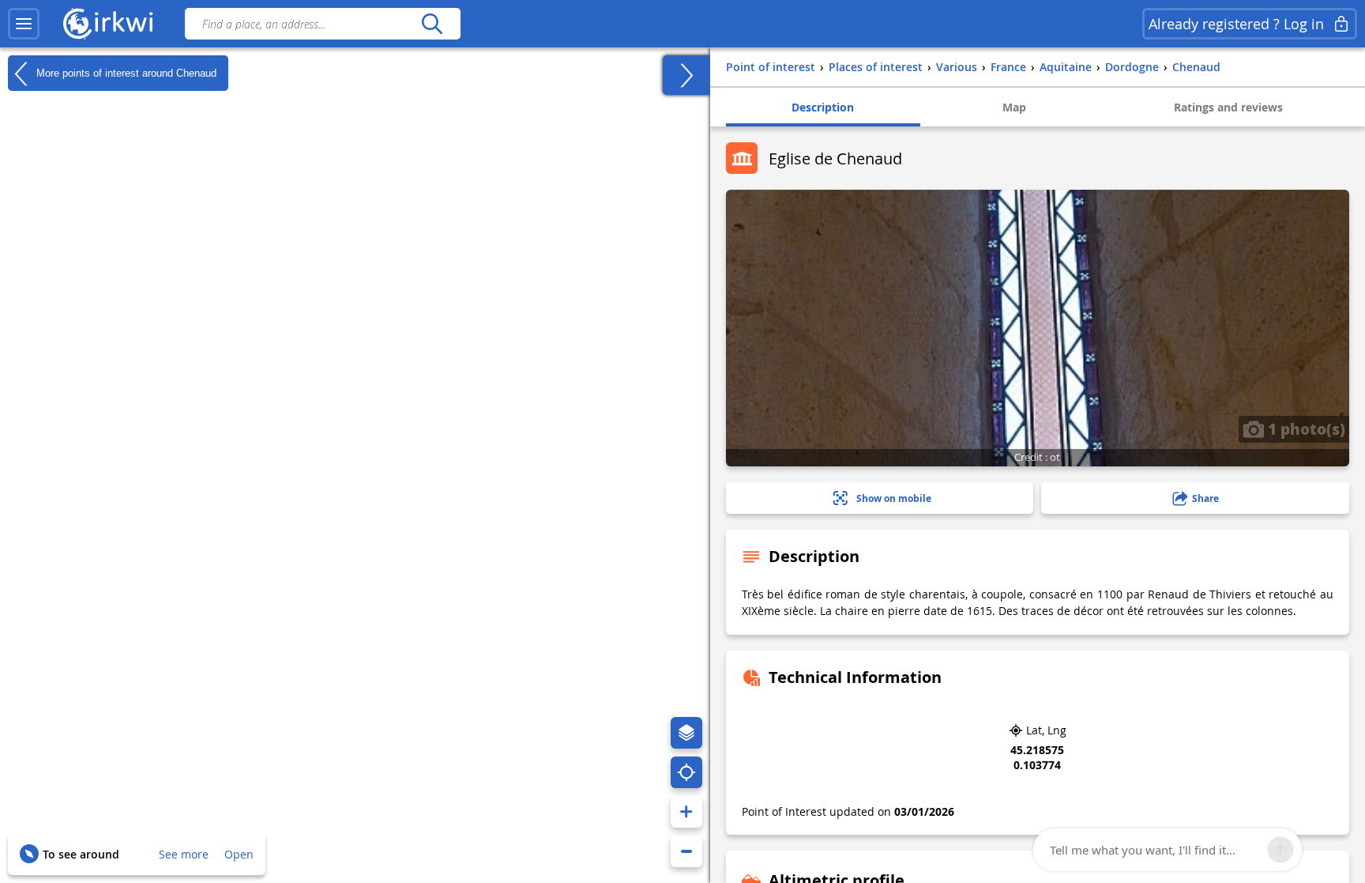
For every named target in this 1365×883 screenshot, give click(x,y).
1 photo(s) (1304, 428)
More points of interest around (124, 72)
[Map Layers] (686, 733)
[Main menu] (23, 24)
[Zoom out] (686, 851)
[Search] (432, 23)
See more (184, 854)
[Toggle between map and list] (686, 75)
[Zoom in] (686, 812)
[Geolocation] (686, 772)
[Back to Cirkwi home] (108, 24)
